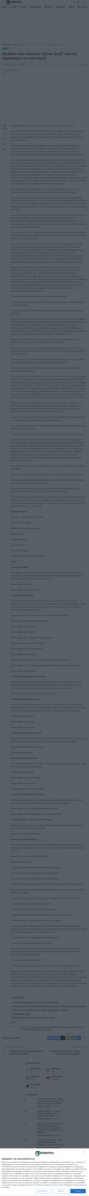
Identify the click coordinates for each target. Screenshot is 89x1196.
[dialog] (44, 1172)
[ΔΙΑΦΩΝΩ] (85, 1152)
